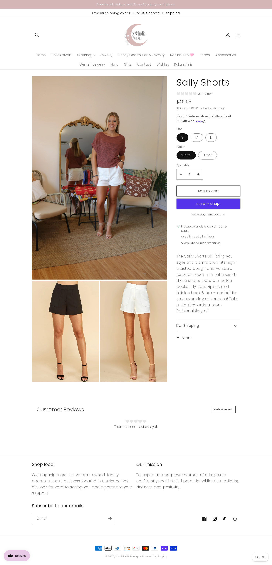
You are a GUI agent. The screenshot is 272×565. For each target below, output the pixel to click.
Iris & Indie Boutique (129, 556)
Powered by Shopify (154, 556)
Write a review (223, 409)
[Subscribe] (110, 518)
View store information (200, 243)
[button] (37, 35)
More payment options (208, 215)
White (186, 155)
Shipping (183, 108)
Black (207, 155)
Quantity (183, 165)
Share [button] (187, 338)
